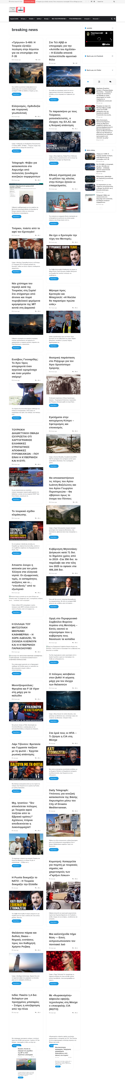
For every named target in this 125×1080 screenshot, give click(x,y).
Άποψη (46, 18)
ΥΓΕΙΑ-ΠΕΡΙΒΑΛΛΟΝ (75, 18)
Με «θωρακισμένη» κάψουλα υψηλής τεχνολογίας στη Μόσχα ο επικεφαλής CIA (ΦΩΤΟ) (63, 1002)
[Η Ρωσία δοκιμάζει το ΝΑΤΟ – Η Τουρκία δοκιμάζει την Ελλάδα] (26, 900)
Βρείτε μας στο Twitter (94, 70)
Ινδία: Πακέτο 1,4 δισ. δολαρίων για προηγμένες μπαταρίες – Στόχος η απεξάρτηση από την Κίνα (26, 1002)
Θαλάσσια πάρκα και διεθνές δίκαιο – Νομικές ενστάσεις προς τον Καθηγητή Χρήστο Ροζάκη (24, 939)
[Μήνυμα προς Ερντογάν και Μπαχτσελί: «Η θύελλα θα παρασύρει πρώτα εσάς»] (63, 322)
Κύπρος (23, 18)
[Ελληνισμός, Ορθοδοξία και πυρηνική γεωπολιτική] (26, 129)
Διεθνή (39, 18)
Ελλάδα (31, 18)
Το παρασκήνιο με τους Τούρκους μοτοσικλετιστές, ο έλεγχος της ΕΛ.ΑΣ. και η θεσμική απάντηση (63, 118)
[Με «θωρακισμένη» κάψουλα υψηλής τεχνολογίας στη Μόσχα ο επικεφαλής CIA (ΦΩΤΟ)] (63, 1024)
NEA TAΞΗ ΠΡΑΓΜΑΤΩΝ (58, 18)
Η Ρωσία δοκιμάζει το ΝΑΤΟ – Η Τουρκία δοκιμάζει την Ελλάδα (25, 881)
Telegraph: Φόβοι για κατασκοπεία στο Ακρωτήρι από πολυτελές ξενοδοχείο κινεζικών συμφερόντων (26, 169)
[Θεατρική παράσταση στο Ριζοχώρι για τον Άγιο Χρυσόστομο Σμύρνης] (63, 384)
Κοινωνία (95, 18)
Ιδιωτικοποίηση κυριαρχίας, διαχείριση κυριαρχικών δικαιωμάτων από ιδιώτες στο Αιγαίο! (25, 1064)
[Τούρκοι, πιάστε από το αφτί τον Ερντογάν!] (26, 248)
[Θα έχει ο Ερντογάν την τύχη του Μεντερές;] (63, 255)
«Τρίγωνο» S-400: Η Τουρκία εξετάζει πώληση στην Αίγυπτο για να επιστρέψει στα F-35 (25, 49)
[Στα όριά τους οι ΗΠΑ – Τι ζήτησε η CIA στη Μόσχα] (63, 756)
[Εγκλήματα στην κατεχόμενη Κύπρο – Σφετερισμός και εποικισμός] (63, 443)
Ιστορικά (86, 18)
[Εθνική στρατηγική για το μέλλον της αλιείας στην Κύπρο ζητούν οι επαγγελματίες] (63, 202)
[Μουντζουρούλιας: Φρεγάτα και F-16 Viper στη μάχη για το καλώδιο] (26, 711)
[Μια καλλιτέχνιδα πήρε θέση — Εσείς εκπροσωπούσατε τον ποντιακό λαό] (63, 961)
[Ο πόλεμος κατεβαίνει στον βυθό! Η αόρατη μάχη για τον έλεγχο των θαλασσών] (63, 700)
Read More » (16, 94)
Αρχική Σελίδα (14, 18)
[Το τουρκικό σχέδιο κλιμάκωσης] (26, 530)
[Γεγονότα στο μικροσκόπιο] (17, 9)
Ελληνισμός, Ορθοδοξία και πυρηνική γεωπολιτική (49, 1)
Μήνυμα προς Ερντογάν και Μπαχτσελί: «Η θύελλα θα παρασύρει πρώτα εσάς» (62, 297)
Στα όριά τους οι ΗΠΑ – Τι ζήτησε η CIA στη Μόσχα (63, 736)
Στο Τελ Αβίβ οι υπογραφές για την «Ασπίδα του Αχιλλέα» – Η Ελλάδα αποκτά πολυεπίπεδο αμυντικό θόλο (104, 168)
